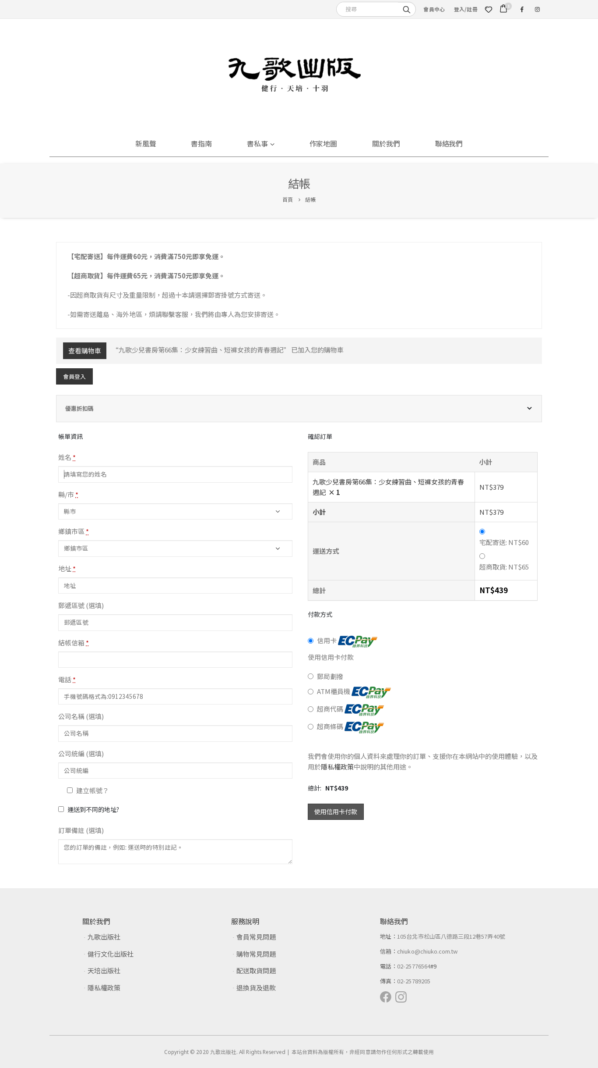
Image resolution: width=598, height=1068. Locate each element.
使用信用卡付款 (335, 811)
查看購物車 (84, 350)
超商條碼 (331, 726)
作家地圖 (324, 143)
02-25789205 (413, 981)
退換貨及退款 (256, 987)
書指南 (201, 143)
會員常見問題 (256, 936)
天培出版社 (104, 970)
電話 (67, 679)
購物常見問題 (256, 953)
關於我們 (386, 143)
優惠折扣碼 (79, 408)
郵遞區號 (81, 605)
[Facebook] (521, 9)
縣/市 (68, 494)
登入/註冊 (466, 9)
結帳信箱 (73, 642)
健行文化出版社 (111, 953)
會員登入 (74, 376)
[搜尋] (406, 8)
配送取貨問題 (256, 970)
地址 (67, 568)
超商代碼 (331, 709)
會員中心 (434, 9)
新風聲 (145, 143)
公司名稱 (81, 716)
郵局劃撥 (330, 676)
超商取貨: (504, 566)
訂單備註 (81, 830)
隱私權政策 (337, 766)
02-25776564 (413, 966)
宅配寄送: (504, 542)
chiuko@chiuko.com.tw (427, 951)
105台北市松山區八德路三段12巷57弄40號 (451, 936)
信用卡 (327, 640)
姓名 (67, 457)
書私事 (257, 143)
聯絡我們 (449, 143)
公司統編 (81, 753)
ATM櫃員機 (334, 691)
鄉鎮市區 (73, 531)
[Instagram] (537, 9)
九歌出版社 (104, 936)
